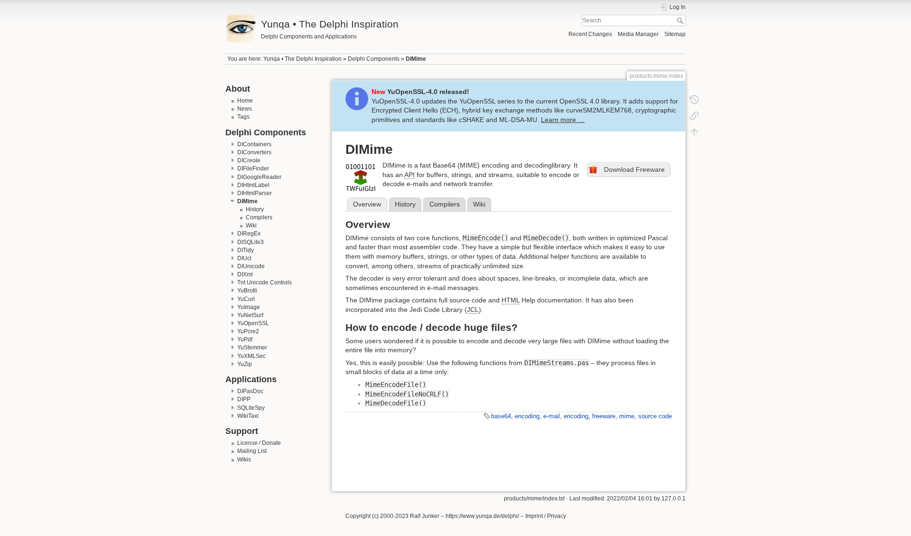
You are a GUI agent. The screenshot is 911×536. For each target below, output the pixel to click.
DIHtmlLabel (253, 185)
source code (655, 416)
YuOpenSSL (253, 323)
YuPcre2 (248, 331)
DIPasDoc (250, 391)
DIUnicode (251, 266)
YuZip (244, 364)
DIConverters (254, 152)
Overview (367, 204)
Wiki (251, 225)
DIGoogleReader (259, 177)
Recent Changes (590, 34)
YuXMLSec (251, 356)
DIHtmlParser (254, 193)
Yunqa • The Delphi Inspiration (302, 59)
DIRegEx (248, 233)
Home (245, 100)
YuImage (248, 307)
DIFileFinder (253, 168)
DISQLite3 (250, 242)
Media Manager (638, 34)
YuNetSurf (250, 315)
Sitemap (675, 34)
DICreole (248, 160)
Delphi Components (374, 59)
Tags (243, 116)
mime (626, 416)
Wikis (244, 459)
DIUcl (244, 258)
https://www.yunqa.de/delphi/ (482, 516)
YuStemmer (252, 347)
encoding (527, 416)
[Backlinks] (694, 116)
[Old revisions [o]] (694, 100)
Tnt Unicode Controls (264, 282)
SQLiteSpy (251, 407)
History (255, 209)
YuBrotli (247, 290)
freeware (603, 416)
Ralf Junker (424, 516)
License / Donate (259, 443)
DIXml (245, 274)
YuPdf (244, 339)
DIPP (244, 399)
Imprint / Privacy (545, 516)
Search (681, 20)
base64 (501, 416)
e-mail (551, 416)
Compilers (259, 217)
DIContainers (254, 144)
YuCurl (246, 299)
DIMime (416, 59)
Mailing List (252, 451)
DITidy (245, 250)
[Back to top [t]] (694, 132)
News (244, 108)
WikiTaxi (248, 416)
